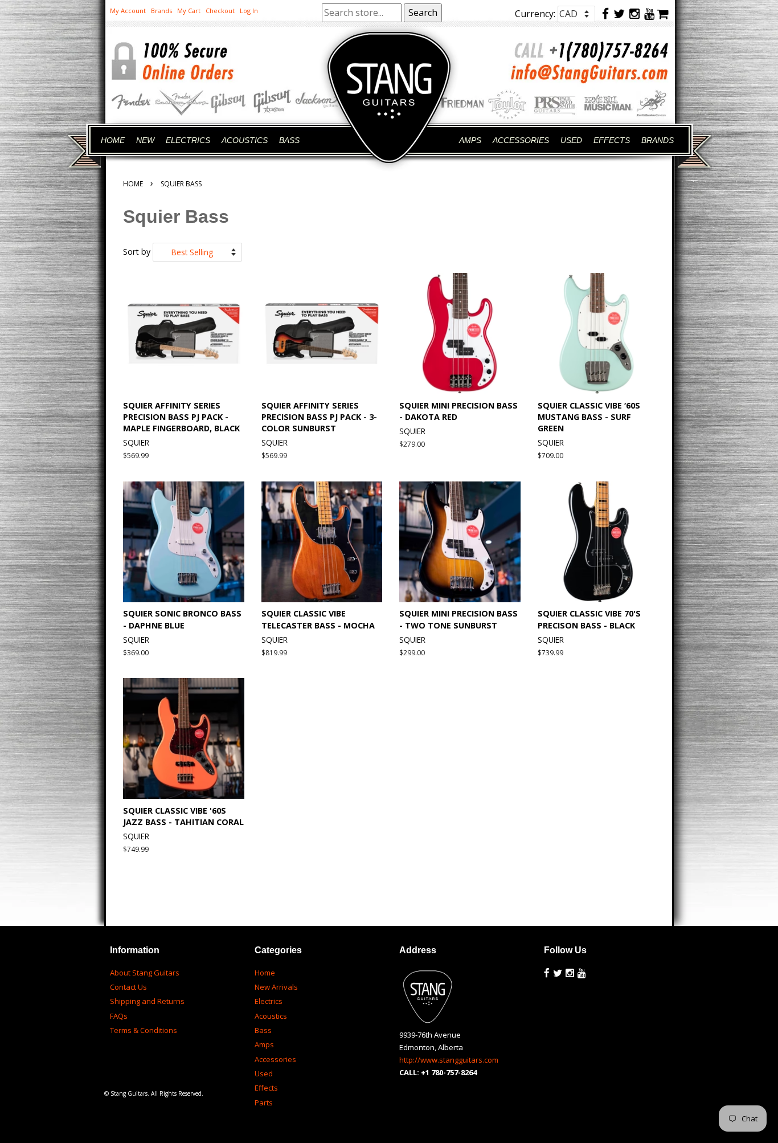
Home (133, 184)
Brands (161, 10)
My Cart (188, 10)
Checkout (220, 10)
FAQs (119, 1016)
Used (264, 1073)
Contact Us (128, 987)
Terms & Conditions (143, 1030)
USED (571, 140)
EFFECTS (611, 140)
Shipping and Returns (147, 1001)
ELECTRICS (188, 140)
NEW (145, 140)
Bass (263, 1030)
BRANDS (657, 140)
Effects (266, 1088)
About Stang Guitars (144, 973)
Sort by (136, 251)
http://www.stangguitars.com (448, 1060)
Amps (264, 1044)
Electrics (268, 1001)
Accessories (275, 1059)
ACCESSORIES (521, 140)
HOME (113, 140)
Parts (264, 1102)
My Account (128, 10)
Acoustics (271, 1016)
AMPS (470, 140)
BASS (289, 140)
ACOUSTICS (245, 140)
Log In (249, 10)
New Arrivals (276, 987)
